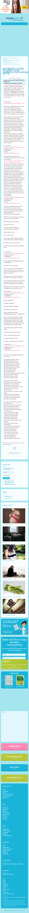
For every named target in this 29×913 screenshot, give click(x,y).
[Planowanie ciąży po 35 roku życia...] (14, 569)
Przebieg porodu (6, 829)
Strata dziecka (5, 852)
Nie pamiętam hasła (9, 481)
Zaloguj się (6, 478)
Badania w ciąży (5, 807)
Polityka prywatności (8, 894)
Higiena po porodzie (6, 850)
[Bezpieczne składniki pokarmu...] (14, 551)
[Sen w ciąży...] (14, 533)
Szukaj (4, 888)
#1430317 (18, 78)
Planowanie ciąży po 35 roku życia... (10, 578)
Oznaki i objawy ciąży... (7, 524)
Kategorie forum (8, 498)
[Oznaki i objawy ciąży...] (14, 515)
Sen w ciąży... (5, 542)
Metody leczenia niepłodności (8, 874)
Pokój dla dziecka (6, 812)
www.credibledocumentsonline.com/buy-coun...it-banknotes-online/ (14, 161)
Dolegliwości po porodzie (7, 849)
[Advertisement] (14, 40)
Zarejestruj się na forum (10, 484)
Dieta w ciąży (5, 809)
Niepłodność (5, 797)
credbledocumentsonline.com (12, 153)
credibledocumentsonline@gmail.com (14, 85)
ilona (19, 453)
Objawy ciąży (5, 815)
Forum (4, 891)
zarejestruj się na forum (16, 443)
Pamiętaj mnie (7, 475)
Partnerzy (5, 884)
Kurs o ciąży (6, 892)
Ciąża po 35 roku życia (7, 796)
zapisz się (6, 661)
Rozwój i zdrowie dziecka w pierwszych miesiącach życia (13, 863)
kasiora (16, 453)
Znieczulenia (5, 834)
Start (4, 878)
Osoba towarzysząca (6, 830)
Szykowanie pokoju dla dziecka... (9, 615)
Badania (4, 789)
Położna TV (5, 886)
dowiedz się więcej (8, 632)
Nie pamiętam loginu (9, 482)
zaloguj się (8, 443)
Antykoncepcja (5, 853)
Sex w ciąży (5, 819)
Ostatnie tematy (8, 496)
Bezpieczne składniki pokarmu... (9, 560)
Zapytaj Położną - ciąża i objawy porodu (14, 19)
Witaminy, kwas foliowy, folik (8, 794)
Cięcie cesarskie (5, 832)
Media (4, 881)
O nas (4, 880)
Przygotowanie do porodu (7, 835)
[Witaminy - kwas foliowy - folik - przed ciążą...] (14, 588)
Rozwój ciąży (5, 817)
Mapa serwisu (6, 889)
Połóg (4, 845)
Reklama (5, 883)
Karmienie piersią (6, 847)
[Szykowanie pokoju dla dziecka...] (14, 606)
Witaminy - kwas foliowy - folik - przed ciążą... (12, 596)
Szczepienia (5, 792)
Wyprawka (4, 811)
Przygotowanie (5, 791)
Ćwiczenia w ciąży (6, 814)
